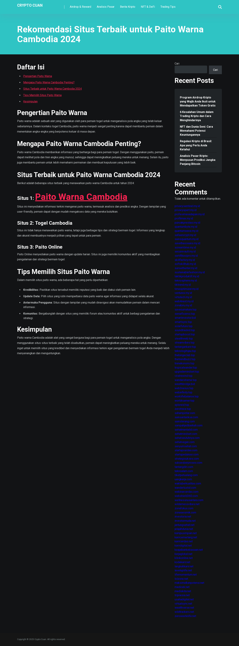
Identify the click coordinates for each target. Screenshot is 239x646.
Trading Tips (167, 6)
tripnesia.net (182, 595)
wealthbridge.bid (185, 384)
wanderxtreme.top (186, 380)
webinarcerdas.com (186, 491)
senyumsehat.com (186, 446)
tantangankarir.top (185, 346)
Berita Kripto (127, 6)
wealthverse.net (184, 607)
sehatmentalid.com (186, 429)
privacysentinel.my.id (187, 206)
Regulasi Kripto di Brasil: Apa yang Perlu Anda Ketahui (196, 145)
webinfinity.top (183, 392)
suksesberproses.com (188, 462)
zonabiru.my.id (183, 305)
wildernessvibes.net (187, 504)
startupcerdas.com (186, 450)
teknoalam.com (184, 471)
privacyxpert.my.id (185, 210)
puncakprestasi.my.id (187, 222)
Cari (177, 63)
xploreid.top (182, 404)
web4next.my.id (184, 301)
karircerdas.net (184, 541)
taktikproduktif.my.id (187, 276)
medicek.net (182, 587)
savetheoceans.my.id (187, 243)
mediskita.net (183, 591)
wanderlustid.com (185, 487)
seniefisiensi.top (185, 313)
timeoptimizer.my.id (186, 289)
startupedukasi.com (187, 454)
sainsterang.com (185, 421)
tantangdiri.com (184, 467)
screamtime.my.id (185, 247)
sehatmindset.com (186, 434)
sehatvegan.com (185, 442)
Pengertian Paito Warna (37, 76)
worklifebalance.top (187, 396)
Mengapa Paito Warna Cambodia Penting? (49, 82)
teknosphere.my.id (186, 280)
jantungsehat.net (184, 525)
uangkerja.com (183, 479)
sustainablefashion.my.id (190, 272)
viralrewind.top (183, 375)
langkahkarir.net (184, 566)
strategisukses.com (187, 458)
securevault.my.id (185, 251)
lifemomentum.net (186, 574)
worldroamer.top (184, 400)
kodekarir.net (182, 562)
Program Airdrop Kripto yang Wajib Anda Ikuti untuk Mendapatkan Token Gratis (198, 101)
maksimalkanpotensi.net (189, 582)
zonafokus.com (184, 508)
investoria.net (183, 516)
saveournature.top (185, 309)
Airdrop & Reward (80, 6)
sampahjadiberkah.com (188, 425)
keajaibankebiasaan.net (189, 549)
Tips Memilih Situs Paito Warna (42, 95)
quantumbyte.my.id (186, 226)
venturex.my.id (183, 293)
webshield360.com (186, 496)
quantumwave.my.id (186, 231)
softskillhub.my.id (185, 264)
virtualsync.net (183, 603)
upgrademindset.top (187, 371)
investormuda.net (185, 520)
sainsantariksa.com (186, 417)
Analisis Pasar (105, 6)
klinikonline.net (184, 558)
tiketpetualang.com (186, 475)
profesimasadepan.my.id (190, 214)
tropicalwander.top (186, 367)
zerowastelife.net (185, 616)
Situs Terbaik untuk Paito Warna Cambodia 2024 (52, 88)
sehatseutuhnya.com (187, 438)
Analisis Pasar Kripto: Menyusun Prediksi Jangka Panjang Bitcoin (197, 160)
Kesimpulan (30, 101)
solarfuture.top (183, 326)
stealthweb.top (184, 338)
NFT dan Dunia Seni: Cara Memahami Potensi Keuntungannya (196, 130)
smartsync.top (183, 322)
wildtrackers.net (184, 611)
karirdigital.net (183, 545)
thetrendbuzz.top (185, 359)
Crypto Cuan (30, 5)
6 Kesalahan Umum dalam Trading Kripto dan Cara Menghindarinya (196, 116)
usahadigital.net (184, 599)
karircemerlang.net (186, 537)
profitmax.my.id (184, 218)
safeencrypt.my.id (185, 235)
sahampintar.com (185, 413)
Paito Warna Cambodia (81, 197)
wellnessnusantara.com (189, 500)
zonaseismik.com (185, 512)
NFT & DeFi (148, 6)
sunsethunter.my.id (186, 268)
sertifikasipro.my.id (186, 255)
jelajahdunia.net (184, 529)
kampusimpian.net (186, 533)
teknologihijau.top (185, 351)
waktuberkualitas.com (188, 483)
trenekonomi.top (184, 363)
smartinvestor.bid (185, 317)
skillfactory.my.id (185, 260)
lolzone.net (181, 578)
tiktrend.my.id (183, 284)
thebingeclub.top (185, 355)
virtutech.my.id (183, 297)
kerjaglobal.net (183, 554)
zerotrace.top (183, 409)
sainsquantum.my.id (186, 239)
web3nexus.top (184, 388)
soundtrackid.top (185, 330)
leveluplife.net (183, 570)
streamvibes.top (185, 342)
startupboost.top (185, 334)
